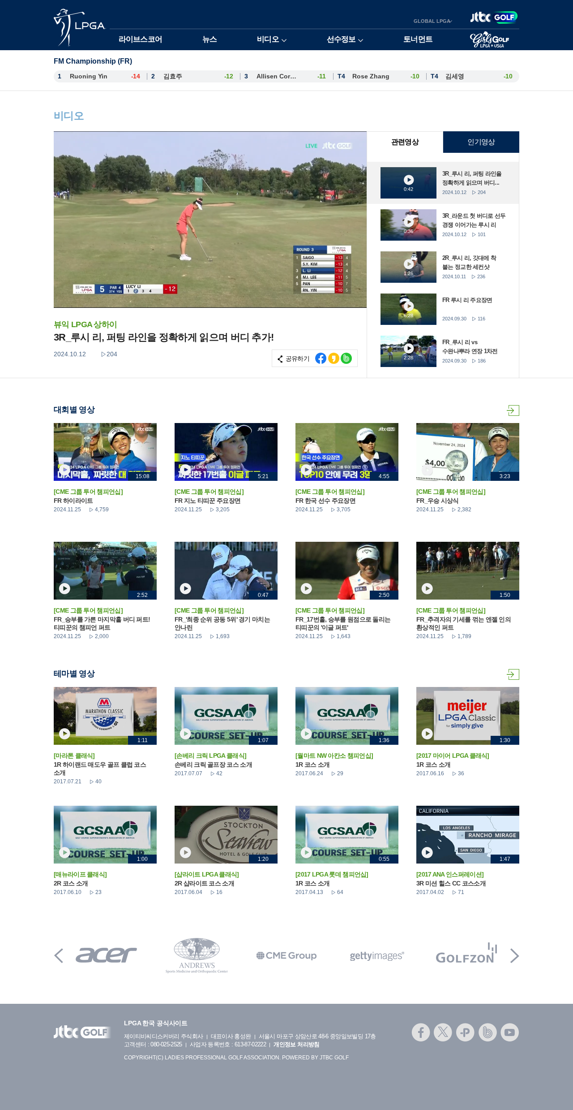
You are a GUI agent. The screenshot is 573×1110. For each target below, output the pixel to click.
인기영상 (481, 142)
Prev (58, 955)
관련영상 (405, 142)
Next (514, 955)
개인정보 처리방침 (296, 1044)
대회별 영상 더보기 (513, 410)
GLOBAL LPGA (432, 21)
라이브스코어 (140, 39)
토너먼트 (417, 39)
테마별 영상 (513, 674)
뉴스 (209, 39)
